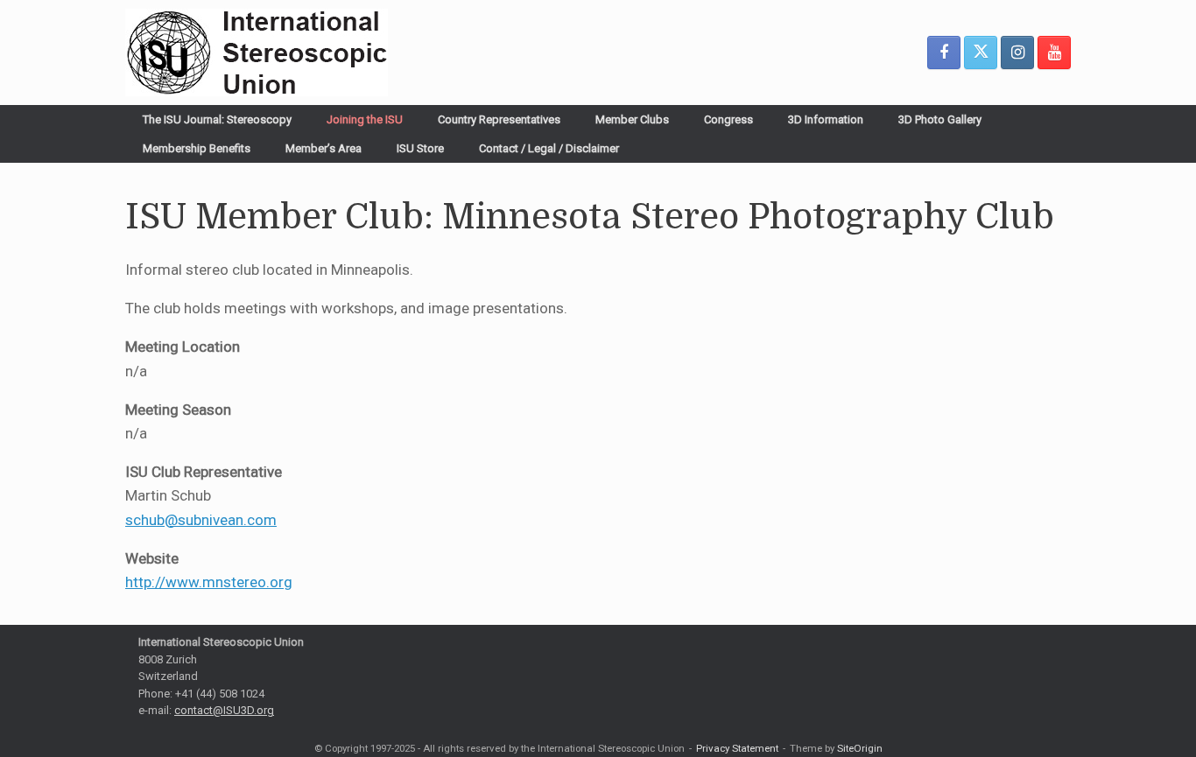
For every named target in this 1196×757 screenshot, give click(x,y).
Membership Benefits (196, 148)
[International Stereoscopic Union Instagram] (1017, 52)
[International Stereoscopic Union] (256, 52)
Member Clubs (632, 119)
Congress (728, 119)
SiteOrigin (860, 748)
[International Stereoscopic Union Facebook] (943, 52)
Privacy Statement (737, 748)
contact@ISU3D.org (224, 710)
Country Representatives (499, 119)
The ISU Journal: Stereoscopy (217, 119)
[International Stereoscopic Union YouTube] (1054, 52)
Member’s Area (323, 148)
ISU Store (420, 148)
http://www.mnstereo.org (208, 582)
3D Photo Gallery (939, 119)
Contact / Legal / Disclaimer (549, 148)
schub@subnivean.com (201, 520)
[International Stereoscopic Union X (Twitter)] (980, 52)
